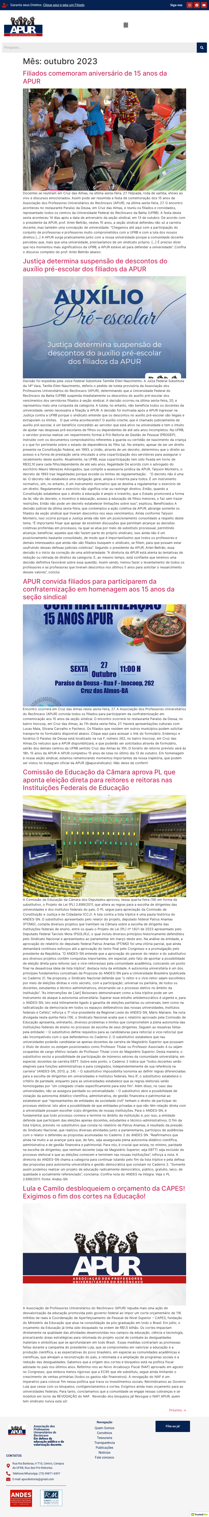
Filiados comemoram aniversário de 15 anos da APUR (95, 77)
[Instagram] (190, 5)
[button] (126, 25)
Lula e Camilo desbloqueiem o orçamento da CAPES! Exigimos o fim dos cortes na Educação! (104, 1192)
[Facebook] (197, 5)
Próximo (177, 1410)
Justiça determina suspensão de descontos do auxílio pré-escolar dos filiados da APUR (95, 265)
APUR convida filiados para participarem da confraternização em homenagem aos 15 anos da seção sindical (99, 589)
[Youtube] (204, 5)
